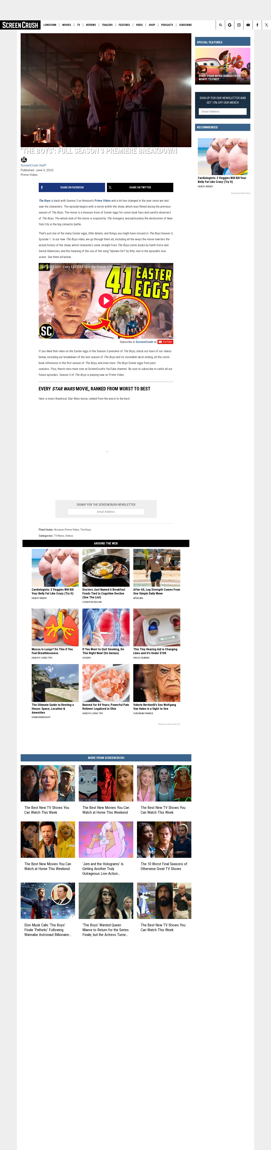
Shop (152, 24)
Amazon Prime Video (66, 529)
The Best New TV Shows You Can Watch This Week (46, 809)
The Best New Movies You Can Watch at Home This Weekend (105, 809)
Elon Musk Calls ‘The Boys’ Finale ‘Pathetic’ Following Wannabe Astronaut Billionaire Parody (46, 930)
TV (78, 24)
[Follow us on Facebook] (257, 25)
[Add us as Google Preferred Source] (229, 25)
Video (139, 24)
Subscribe (185, 24)
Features (124, 24)
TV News (59, 535)
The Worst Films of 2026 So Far (220, 79)
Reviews (91, 24)
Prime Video (103, 200)
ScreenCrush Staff (33, 165)
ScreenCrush (144, 342)
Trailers (107, 24)
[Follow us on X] (266, 25)
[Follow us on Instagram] (238, 25)
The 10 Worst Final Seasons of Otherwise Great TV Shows (164, 866)
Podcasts (167, 24)
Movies (66, 24)
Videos (69, 535)
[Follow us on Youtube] (248, 25)
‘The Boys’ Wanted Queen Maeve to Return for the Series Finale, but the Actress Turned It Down (105, 930)
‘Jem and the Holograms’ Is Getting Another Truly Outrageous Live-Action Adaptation (103, 869)
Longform (50, 24)
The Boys (44, 200)
